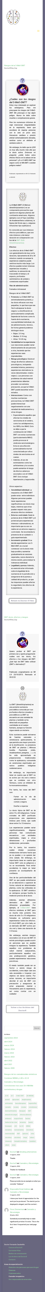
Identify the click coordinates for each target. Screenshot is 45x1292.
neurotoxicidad (9, 1133)
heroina (27, 1118)
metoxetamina (19, 1130)
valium (7, 1145)
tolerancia (8, 1141)
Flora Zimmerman (17, 1209)
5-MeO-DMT (25, 908)
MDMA (28, 1126)
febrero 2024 (9, 1049)
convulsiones (33, 1107)
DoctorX (13, 1152)
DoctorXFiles (9, 68)
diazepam (22, 1111)
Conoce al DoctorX (15, 1247)
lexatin (31, 1122)
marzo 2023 (9, 1053)
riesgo (25, 1137)
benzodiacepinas (20, 1103)
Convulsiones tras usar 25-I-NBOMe (18, 1086)
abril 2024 (8, 1042)
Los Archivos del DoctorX (18, 1256)
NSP (18, 1133)
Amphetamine (26, 1099)
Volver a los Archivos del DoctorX (22, 1009)
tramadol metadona (20, 1141)
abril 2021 (8, 1064)
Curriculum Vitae (15, 1250)
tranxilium (32, 1141)
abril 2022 (8, 1061)
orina (32, 1133)
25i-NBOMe (30, 1096)
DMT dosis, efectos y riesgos (16, 617)
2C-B (6, 1096)
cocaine (23, 1107)
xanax (14, 1145)
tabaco (32, 1137)
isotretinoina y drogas (13, 1089)
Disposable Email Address (20, 1189)
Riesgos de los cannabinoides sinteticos (20, 1074)
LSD (15, 1126)
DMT (29, 1111)
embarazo (8, 1118)
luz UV (21, 1126)
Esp (15, 68)
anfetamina (9, 1103)
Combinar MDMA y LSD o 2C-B (16, 1078)
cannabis (8, 1107)
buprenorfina (32, 1103)
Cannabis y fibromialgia (13, 1082)
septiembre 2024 (11, 1038)
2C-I (12, 1096)
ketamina (23, 1122)
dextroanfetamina (11, 1111)
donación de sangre (11, 1114)
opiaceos (25, 1133)
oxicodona (17, 1137)
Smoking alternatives (28, 1152)
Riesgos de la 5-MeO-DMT (14, 65)
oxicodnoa (8, 1137)
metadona (8, 1130)
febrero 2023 (9, 1057)
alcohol (7, 1099)
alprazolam (15, 1099)
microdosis (29, 1130)
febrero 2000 (9, 1068)
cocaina (16, 1107)
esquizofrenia (18, 1118)
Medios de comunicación (18, 1253)
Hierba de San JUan (11, 1122)
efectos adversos (25, 1114)
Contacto (12, 1259)
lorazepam (8, 1126)
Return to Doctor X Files (22, 601)
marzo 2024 (9, 1045)
